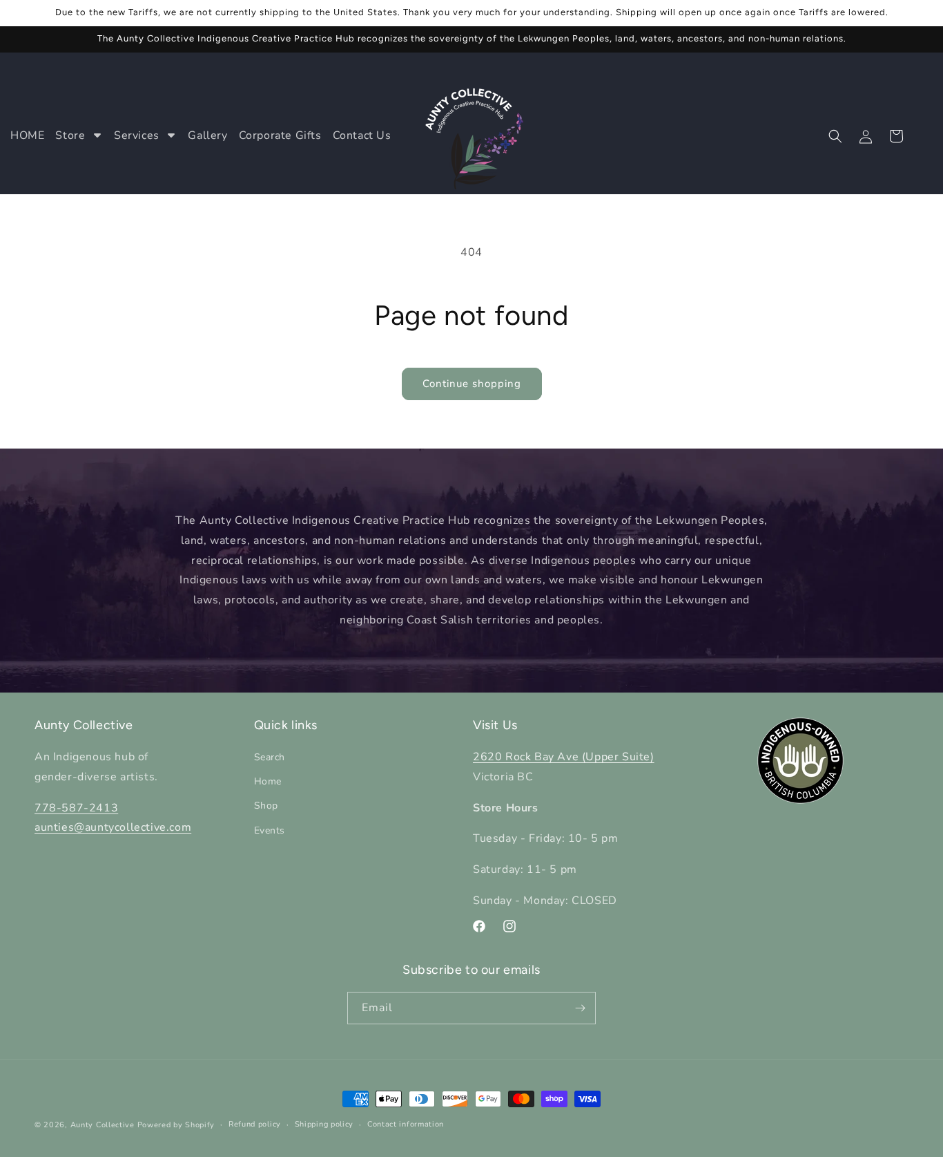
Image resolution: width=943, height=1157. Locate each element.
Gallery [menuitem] (207, 135)
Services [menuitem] (136, 135)
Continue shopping (471, 384)
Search (270, 757)
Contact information (405, 1124)
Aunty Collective (102, 1125)
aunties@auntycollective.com (113, 828)
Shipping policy (324, 1124)
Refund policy (255, 1124)
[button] (835, 136)
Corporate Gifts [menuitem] (280, 135)
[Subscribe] (580, 1008)
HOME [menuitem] (27, 135)
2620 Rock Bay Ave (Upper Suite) (563, 756)
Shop (266, 806)
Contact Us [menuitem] (362, 135)
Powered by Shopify (176, 1125)
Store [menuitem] (70, 135)
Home (268, 781)
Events (270, 830)
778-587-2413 (76, 808)
